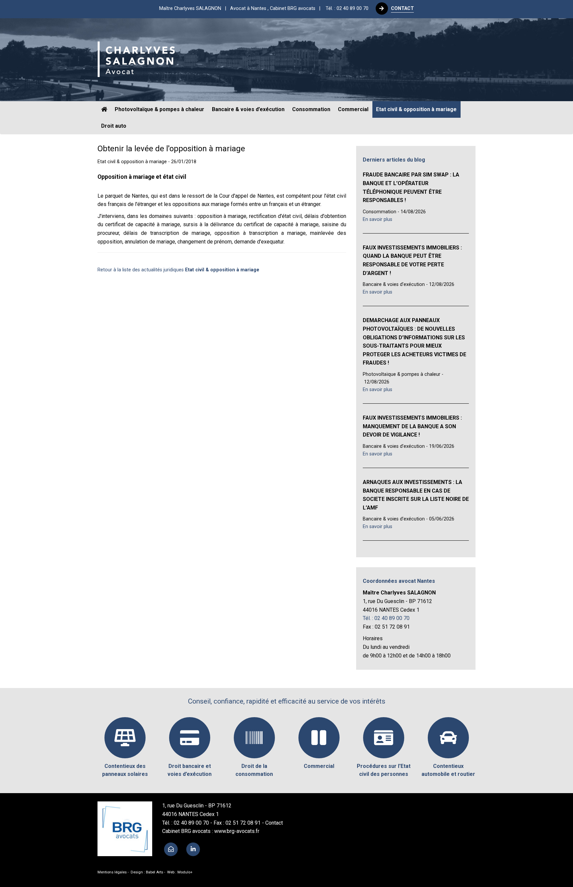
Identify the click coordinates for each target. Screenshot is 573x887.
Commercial (353, 109)
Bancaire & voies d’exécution (248, 109)
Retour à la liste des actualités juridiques (178, 270)
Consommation (311, 109)
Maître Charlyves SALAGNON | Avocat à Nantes (241, 8)
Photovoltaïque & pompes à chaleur (159, 109)
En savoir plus (377, 219)
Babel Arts (154, 872)
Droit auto (113, 126)
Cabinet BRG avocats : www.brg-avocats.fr (210, 831)
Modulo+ (185, 872)
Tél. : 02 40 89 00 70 (347, 8)
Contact (274, 823)
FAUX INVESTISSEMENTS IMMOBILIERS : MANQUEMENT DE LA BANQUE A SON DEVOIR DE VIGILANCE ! (412, 426)
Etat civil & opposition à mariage (416, 109)
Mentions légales (112, 872)
